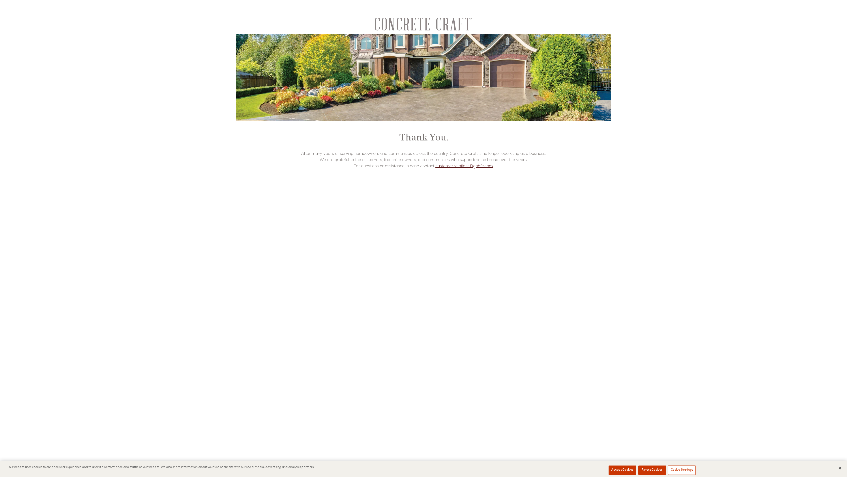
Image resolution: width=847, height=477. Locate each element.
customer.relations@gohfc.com (464, 166)
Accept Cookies (622, 470)
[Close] (840, 468)
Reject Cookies (652, 470)
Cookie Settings (682, 470)
